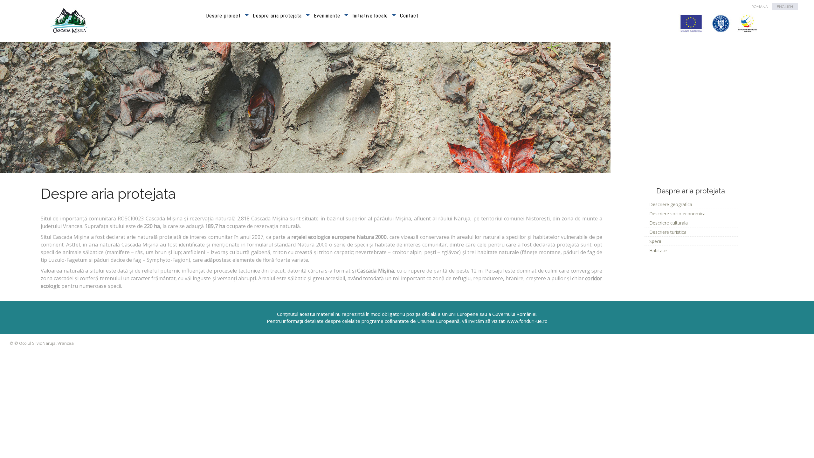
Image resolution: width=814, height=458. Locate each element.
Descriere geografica (670, 204)
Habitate (658, 250)
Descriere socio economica (677, 214)
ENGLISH (785, 6)
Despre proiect (223, 16)
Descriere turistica (667, 232)
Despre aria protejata (277, 16)
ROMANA (759, 6)
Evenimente (327, 16)
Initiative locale (370, 16)
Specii (655, 241)
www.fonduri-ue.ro (527, 321)
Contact (409, 16)
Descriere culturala (668, 223)
